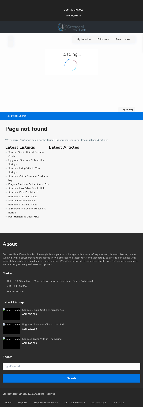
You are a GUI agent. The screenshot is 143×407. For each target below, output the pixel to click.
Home (8, 402)
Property (23, 402)
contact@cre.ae (15, 291)
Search (71, 378)
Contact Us (118, 402)
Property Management (46, 402)
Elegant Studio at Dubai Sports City (28, 184)
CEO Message (98, 402)
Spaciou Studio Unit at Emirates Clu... (44, 310)
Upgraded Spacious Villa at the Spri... (43, 324)
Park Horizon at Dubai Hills (23, 216)
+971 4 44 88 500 (17, 286)
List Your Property (75, 402)
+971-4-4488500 (73, 10)
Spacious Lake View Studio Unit (26, 188)
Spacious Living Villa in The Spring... (42, 339)
